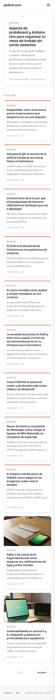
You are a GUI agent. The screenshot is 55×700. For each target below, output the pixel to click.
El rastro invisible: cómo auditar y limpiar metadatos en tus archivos (27, 294)
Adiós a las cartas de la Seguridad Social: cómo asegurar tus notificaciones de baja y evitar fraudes (26, 560)
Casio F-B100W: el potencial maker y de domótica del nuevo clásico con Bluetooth (27, 385)
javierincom (12, 5)
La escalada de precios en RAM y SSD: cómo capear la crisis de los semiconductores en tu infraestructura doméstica (27, 340)
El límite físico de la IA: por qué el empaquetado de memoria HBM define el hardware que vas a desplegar (27, 204)
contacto (8, 693)
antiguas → (43, 672)
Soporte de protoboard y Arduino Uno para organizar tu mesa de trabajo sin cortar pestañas (27, 36)
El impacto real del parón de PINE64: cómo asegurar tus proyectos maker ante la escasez (24, 479)
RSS (18, 693)
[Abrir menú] (48, 5)
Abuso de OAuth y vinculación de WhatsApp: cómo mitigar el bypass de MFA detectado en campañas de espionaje (26, 432)
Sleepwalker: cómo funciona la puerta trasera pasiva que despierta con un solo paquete (26, 113)
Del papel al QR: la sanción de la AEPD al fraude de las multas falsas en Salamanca (26, 157)
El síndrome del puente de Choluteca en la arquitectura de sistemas (27, 249)
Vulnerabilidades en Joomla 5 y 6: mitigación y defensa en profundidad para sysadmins (26, 635)
